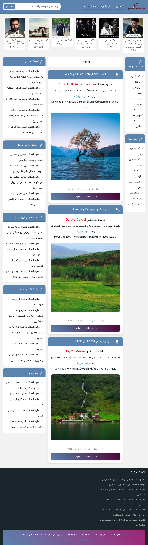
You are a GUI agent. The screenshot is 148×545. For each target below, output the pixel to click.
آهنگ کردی (134, 204)
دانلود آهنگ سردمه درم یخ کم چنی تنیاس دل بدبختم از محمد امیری (25, 332)
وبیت (62, 540)
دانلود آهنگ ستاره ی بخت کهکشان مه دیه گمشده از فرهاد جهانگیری (26, 316)
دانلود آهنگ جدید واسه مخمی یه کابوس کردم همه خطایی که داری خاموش (25, 77)
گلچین (119, 6)
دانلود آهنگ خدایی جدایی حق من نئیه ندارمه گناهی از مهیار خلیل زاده (26, 182)
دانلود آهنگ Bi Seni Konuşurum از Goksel (88, 74)
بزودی (137, 82)
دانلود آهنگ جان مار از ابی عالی (24, 193)
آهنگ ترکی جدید (92, 189)
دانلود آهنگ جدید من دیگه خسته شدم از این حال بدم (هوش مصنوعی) (25, 115)
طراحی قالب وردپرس (78, 540)
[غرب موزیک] (136, 6)
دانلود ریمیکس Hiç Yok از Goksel (94, 341)
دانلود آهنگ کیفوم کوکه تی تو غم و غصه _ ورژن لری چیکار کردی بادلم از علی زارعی (25, 232)
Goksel (85, 62)
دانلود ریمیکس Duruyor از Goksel (93, 209)
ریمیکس (106, 6)
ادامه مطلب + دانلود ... (85, 196)
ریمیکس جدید (92, 320)
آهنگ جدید (90, 6)
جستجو (10, 6)
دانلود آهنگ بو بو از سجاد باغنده (23, 243)
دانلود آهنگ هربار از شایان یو (25, 393)
